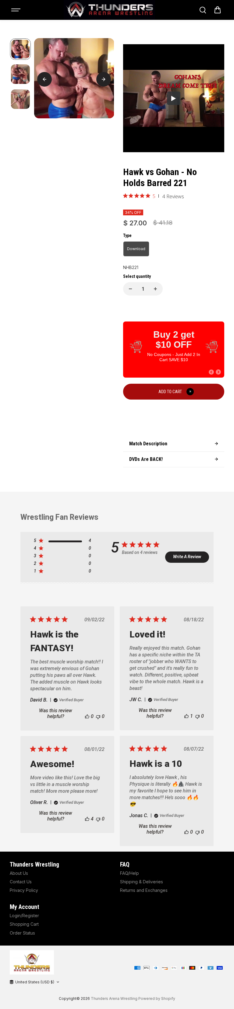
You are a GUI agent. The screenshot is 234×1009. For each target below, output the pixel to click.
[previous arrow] (44, 79)
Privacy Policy (24, 890)
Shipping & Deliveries (141, 881)
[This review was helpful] (87, 819)
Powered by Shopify (156, 998)
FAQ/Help (129, 873)
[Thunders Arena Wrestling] (109, 10)
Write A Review (187, 556)
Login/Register (24, 915)
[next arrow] (103, 79)
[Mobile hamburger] (16, 10)
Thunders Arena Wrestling (114, 998)
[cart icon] (217, 10)
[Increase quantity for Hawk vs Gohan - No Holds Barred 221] (155, 289)
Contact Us (21, 881)
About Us (19, 873)
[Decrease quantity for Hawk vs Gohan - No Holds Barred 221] (130, 289)
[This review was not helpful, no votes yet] (98, 716)
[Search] (202, 10)
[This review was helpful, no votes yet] (87, 716)
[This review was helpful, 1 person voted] (186, 716)
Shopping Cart (24, 924)
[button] (211, 372)
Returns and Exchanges (144, 890)
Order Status (22, 932)
